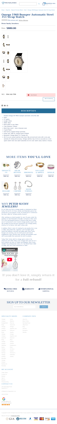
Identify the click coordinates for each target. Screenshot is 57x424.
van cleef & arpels (39, 171)
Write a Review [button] (23, 20)
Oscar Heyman (17, 171)
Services (25, 328)
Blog (24, 326)
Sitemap (24, 332)
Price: (3, 28)
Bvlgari (6, 191)
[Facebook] (2, 105)
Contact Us (4, 374)
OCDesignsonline (15, 415)
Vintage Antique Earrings (3, 350)
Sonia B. (50, 172)
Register (3, 380)
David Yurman (28, 190)
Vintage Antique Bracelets (4, 356)
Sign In (3, 378)
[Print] (7, 105)
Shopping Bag (5, 382)
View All (6, 176)
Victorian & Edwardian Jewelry (12, 354)
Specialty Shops (26, 323)
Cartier (17, 191)
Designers (25, 330)
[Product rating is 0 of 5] (4, 20)
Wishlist (3, 376)
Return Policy (26, 321)
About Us (25, 319)
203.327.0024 (5, 394)
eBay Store (25, 325)
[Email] (5, 105)
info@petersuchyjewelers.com (9, 391)
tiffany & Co (6, 171)
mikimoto (28, 172)
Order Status (5, 372)
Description (28, 110)
